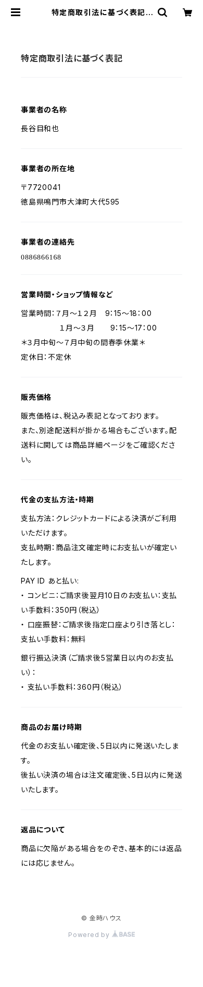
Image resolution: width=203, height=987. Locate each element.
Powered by (90, 935)
